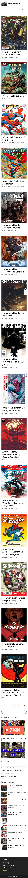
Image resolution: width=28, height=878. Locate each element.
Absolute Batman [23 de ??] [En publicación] (11, 770)
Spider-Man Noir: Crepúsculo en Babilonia (13, 270)
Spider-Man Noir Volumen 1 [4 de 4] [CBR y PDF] (13, 362)
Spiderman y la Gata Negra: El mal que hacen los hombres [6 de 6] (13, 692)
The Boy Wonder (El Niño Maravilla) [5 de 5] (11, 765)
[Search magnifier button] (25, 712)
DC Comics (7, 142)
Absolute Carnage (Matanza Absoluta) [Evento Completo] (11, 454)
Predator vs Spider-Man (13, 96)
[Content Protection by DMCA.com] (6, 870)
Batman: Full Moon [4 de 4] (7, 768)
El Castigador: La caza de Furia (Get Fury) (10, 776)
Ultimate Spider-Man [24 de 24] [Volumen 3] (13, 409)
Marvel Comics (14, 57)
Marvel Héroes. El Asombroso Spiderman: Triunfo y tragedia (12, 552)
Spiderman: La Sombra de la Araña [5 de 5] (14, 645)
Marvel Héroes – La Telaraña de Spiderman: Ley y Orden (13, 503)
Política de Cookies (9, 865)
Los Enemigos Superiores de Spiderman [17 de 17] (13, 599)
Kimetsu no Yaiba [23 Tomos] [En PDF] (17, 825)
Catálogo (6, 57)
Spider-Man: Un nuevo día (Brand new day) (12, 53)
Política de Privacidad (10, 868)
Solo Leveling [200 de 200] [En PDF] (16, 819)
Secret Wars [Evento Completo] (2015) (17, 799)
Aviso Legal (6, 863)
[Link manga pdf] (13, 750)
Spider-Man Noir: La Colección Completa (11, 226)
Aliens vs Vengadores (6, 773)
